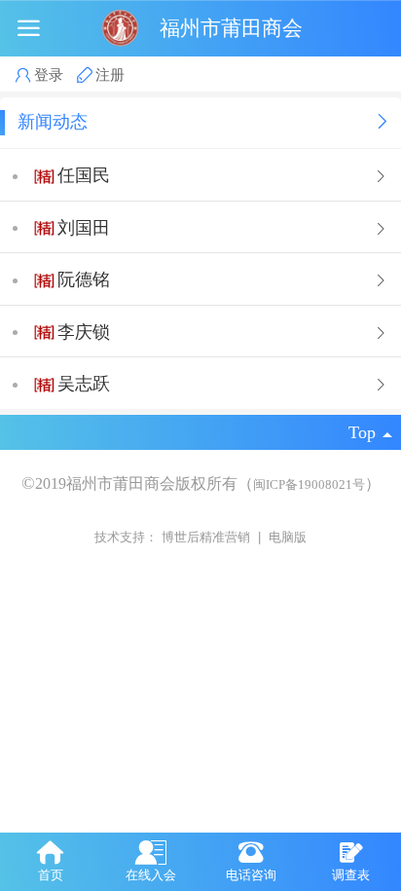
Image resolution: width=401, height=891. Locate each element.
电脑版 (288, 537)
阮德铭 (83, 279)
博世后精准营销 (208, 537)
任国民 (83, 175)
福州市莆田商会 (231, 28)
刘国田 (83, 228)
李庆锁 (83, 332)
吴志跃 (83, 383)
